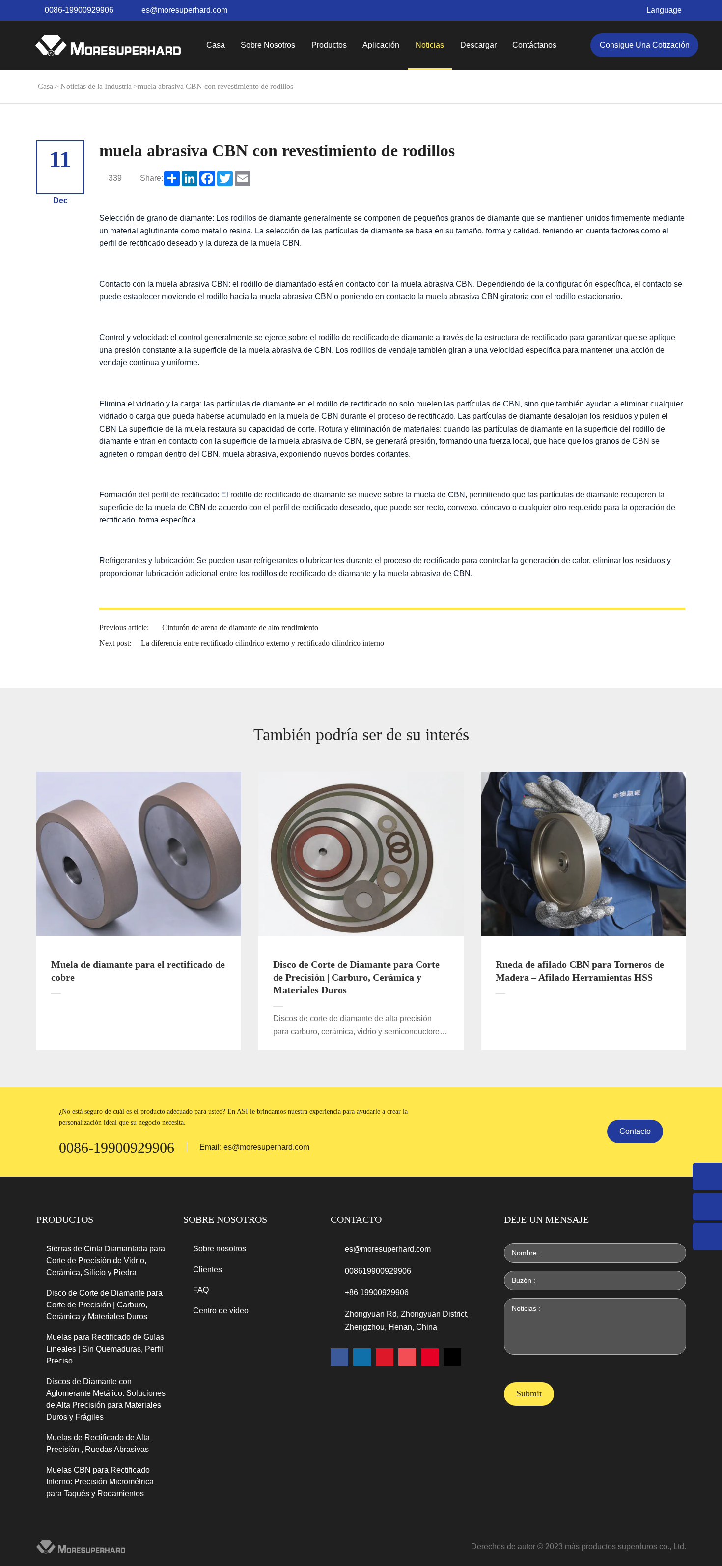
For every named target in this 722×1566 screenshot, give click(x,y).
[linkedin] (362, 1357)
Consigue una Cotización (645, 45)
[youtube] (384, 1357)
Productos (329, 45)
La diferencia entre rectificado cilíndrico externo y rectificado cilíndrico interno (262, 643)
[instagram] (407, 1357)
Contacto (635, 1131)
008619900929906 (378, 1271)
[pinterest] (430, 1357)
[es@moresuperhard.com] (707, 1206)
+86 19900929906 (377, 1292)
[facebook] (339, 1357)
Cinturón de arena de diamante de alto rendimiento (240, 627)
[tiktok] (452, 1357)
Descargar (478, 45)
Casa (215, 45)
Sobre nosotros (268, 45)
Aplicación (380, 45)
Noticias (430, 45)
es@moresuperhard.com (184, 10)
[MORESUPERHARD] (108, 45)
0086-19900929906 (79, 10)
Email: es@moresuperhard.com (254, 1147)
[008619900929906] (707, 1236)
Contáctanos (534, 45)
